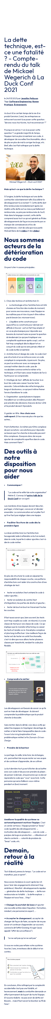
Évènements (20, 104)
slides (36, 231)
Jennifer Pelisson (29, 98)
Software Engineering (20, 101)
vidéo (24, 231)
